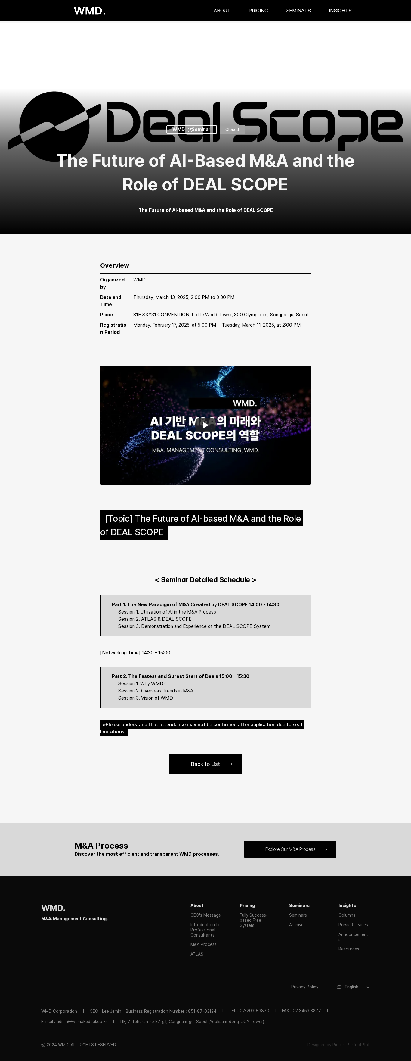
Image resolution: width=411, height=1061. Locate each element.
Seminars (298, 915)
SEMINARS (298, 11)
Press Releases (353, 924)
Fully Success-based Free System (254, 920)
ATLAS (196, 954)
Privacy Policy (304, 986)
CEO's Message (205, 915)
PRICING (258, 11)
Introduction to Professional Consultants (206, 929)
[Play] (205, 425)
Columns (346, 915)
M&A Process (203, 944)
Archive (296, 924)
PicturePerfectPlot (351, 1044)
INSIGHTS (340, 11)
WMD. (53, 908)
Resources (348, 948)
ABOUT (222, 11)
